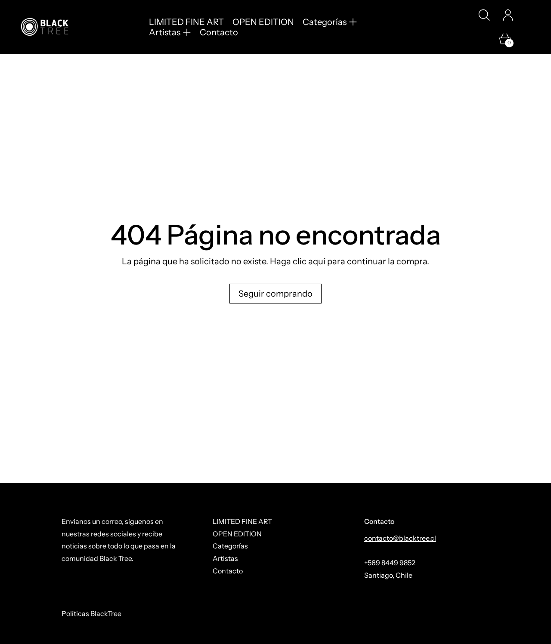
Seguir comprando (275, 293)
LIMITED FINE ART (186, 22)
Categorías (230, 546)
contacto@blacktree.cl (400, 538)
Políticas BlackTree (91, 613)
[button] (484, 15)
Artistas (225, 558)
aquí (316, 261)
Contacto (219, 32)
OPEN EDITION (263, 22)
